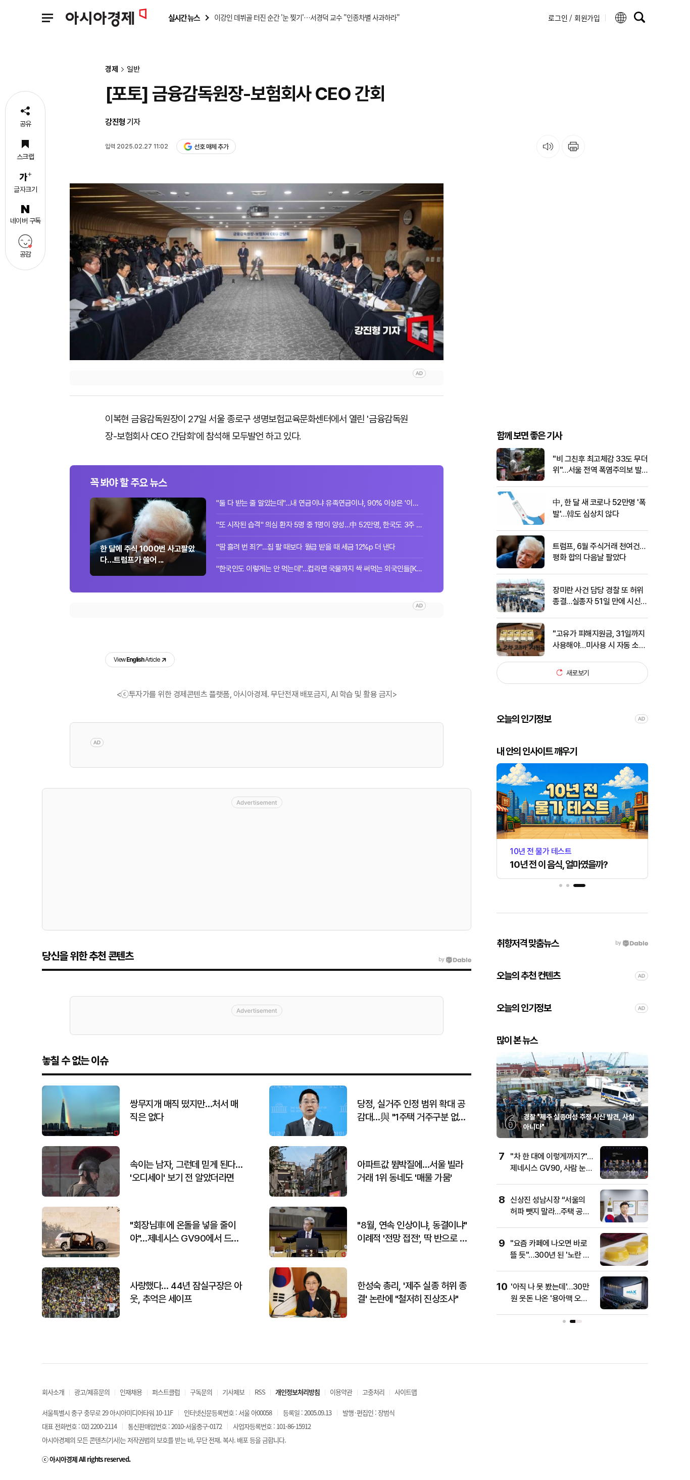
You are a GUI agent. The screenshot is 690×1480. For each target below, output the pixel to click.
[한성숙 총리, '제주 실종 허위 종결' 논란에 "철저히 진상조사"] (308, 1315)
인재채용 (131, 1392)
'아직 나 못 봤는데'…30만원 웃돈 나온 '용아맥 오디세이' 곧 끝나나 (550, 1298)
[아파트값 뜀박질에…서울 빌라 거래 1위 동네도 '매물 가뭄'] (308, 1194)
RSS (260, 1392)
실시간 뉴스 (184, 18)
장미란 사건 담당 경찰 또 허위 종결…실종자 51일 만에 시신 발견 (598, 596)
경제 (111, 69)
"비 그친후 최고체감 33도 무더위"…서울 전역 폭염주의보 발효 (600, 465)
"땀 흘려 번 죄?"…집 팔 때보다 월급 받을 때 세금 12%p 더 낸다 (306, 547)
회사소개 (53, 1392)
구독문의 (201, 1392)
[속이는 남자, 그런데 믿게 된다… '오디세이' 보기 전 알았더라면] (81, 1194)
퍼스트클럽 (166, 1392)
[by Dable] (454, 960)
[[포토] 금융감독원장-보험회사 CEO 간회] (256, 271)
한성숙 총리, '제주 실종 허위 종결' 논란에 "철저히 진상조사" (412, 1292)
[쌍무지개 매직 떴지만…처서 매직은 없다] (81, 1134)
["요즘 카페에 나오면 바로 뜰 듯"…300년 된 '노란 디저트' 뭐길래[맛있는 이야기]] (624, 1263)
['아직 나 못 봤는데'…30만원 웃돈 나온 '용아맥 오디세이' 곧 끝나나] (624, 1307)
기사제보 (233, 1392)
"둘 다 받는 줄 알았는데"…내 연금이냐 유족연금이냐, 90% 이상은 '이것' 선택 (319, 503)
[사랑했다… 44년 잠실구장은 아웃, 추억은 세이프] (81, 1315)
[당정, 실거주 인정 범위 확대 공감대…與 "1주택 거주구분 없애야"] (308, 1134)
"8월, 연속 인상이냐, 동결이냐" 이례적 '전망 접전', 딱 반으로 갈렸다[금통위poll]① (412, 1232)
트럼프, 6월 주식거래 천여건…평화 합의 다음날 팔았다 (599, 551)
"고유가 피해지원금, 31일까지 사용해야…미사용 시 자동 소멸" (599, 640)
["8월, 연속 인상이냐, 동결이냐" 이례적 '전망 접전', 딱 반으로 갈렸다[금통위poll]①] (308, 1255)
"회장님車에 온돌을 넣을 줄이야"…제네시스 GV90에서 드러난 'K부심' (184, 1232)
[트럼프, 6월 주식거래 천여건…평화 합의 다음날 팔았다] (521, 566)
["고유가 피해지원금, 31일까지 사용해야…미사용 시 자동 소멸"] (521, 654)
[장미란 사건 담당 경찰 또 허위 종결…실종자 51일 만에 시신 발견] (521, 610)
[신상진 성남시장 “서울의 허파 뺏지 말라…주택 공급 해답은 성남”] (624, 1220)
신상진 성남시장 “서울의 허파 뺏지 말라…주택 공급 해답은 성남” (549, 1211)
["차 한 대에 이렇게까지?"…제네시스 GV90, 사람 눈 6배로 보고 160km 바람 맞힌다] (624, 1176)
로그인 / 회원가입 (574, 18)
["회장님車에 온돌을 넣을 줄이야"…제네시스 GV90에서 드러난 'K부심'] (81, 1255)
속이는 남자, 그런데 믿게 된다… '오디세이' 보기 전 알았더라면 (186, 1171)
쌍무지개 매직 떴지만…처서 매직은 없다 (184, 1110)
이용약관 (341, 1392)
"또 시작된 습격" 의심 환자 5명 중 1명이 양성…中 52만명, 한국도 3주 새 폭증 (319, 524)
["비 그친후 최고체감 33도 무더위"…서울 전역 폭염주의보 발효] (521, 478)
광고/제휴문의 (92, 1392)
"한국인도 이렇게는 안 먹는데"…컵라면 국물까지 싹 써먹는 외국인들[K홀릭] (319, 568)
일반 (133, 69)
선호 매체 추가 (211, 147)
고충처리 (373, 1392)
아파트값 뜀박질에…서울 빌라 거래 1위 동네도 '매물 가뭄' (410, 1171)
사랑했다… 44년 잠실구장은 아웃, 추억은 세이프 (186, 1292)
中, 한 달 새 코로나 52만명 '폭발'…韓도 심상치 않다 (599, 508)
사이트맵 (406, 1392)
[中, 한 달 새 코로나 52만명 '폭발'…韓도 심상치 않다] (521, 522)
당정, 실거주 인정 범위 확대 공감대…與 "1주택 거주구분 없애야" (411, 1111)
